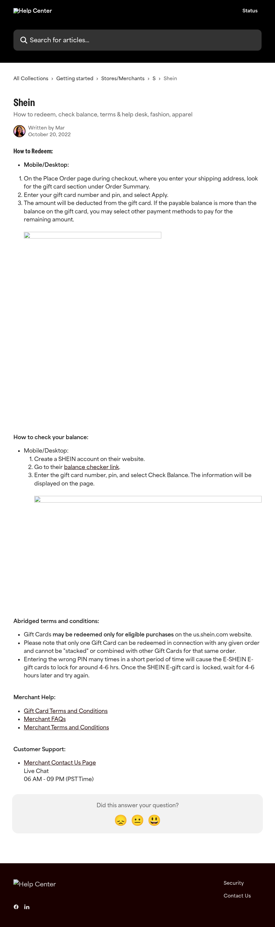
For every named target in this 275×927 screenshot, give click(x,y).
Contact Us (237, 895)
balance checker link (91, 467)
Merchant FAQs (45, 719)
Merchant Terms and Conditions (66, 727)
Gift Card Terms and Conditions (66, 711)
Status (250, 10)
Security (234, 883)
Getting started (74, 78)
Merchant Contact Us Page (60, 762)
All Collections (30, 78)
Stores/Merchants (123, 78)
